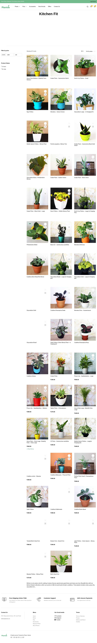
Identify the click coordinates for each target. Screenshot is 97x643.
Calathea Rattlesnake (56, 509)
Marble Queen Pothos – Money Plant (36, 144)
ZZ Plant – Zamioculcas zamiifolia (59, 441)
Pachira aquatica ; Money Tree (58, 144)
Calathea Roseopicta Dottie (57, 310)
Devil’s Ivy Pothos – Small (81, 78)
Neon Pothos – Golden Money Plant (60, 211)
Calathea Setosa (31, 376)
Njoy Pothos (30, 112)
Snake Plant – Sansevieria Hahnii (59, 78)
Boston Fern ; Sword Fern (57, 541)
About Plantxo (36, 625)
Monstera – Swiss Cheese (57, 112)
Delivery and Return (81, 619)
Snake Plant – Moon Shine (81, 177)
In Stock (4, 66)
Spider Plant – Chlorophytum (58, 408)
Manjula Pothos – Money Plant (35, 574)
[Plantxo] (5, 6)
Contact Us (57, 6)
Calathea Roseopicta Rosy (81, 342)
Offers (49, 6)
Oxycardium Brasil (32, 342)
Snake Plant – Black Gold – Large (36, 211)
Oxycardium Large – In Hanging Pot (83, 112)
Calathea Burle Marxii (80, 509)
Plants (16, 6)
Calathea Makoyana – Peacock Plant (60, 475)
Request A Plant (36, 623)
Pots (24, 6)
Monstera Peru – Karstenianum (82, 310)
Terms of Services (80, 616)
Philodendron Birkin (32, 244)
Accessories (32, 6)
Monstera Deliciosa (79, 244)
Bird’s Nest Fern (54, 574)
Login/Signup (93, 1)
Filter (3, 54)
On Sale (4, 69)
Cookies (78, 621)
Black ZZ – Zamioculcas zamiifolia (59, 244)
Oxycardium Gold (31, 310)
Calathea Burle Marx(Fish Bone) (35, 276)
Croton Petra (53, 376)
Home (34, 616)
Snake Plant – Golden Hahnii (58, 177)
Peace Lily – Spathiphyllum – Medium (37, 408)
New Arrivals (41, 6)
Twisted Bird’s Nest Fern (33, 541)
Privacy (78, 618)
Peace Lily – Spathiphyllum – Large (83, 376)
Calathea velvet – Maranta (34, 476)
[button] (45, 58)
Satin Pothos (30, 509)
